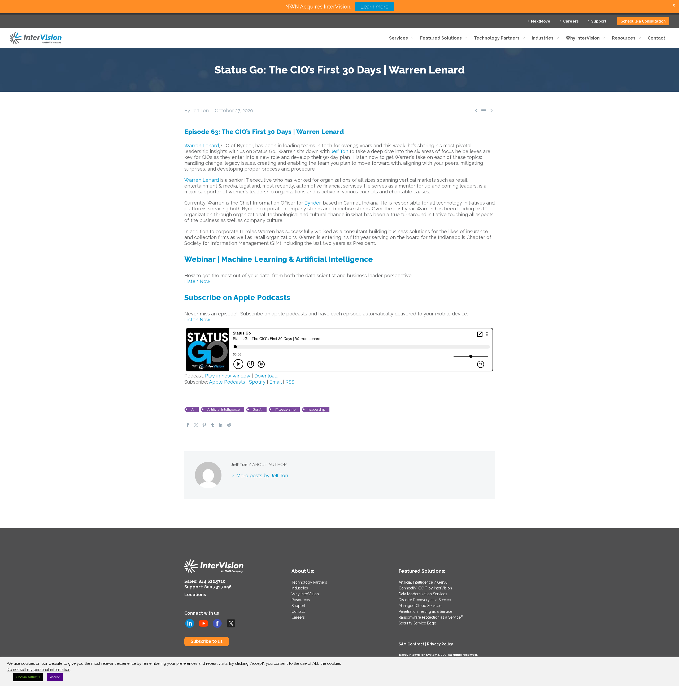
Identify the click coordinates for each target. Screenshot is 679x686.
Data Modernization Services (423, 594)
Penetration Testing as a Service (425, 611)
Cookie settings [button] (28, 677)
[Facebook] (188, 425)
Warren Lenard (201, 145)
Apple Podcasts (227, 382)
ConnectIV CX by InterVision (425, 588)
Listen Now (197, 281)
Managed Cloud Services (420, 605)
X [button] (674, 5)
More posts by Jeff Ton (262, 475)
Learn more (374, 6)
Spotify (257, 382)
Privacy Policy (440, 644)
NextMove (540, 21)
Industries (299, 588)
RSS (289, 382)
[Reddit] (229, 425)
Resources (300, 600)
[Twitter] (196, 425)
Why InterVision (305, 594)
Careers (570, 21)
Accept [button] (55, 677)
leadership (316, 409)
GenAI (257, 409)
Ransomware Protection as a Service (431, 617)
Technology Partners (309, 582)
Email (275, 382)
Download (265, 376)
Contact (298, 611)
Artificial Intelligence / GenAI (423, 582)
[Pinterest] (204, 425)
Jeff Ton (339, 151)
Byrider (312, 203)
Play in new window (227, 376)
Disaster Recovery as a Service (425, 600)
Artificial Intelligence (223, 409)
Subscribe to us (207, 641)
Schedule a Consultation (643, 21)
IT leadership (285, 409)
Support (598, 21)
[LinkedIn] (221, 425)
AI (192, 409)
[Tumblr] (212, 425)
